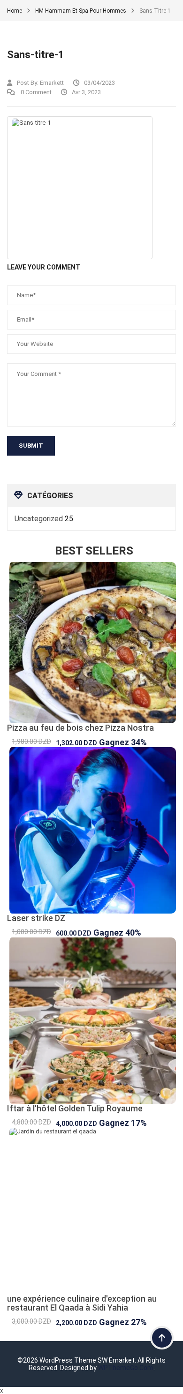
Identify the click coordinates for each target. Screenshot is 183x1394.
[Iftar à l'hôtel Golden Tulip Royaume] (91, 1020)
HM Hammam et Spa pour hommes (80, 10)
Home (14, 10)
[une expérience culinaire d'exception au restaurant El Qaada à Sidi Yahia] (91, 1211)
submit (31, 445)
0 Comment (35, 92)
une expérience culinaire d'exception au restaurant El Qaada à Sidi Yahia (82, 1303)
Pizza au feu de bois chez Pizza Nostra (80, 728)
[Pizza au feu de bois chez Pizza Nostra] (91, 642)
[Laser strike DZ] (91, 830)
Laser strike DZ (36, 918)
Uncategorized (39, 518)
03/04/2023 (99, 82)
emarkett (52, 82)
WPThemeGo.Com (125, 1368)
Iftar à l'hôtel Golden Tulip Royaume (75, 1108)
